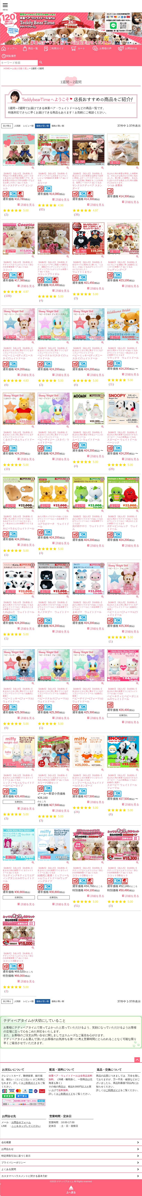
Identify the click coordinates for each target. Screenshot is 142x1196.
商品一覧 (33, 48)
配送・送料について (61, 1069)
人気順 (17, 126)
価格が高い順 (58, 126)
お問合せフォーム (21, 1122)
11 (111, 384)
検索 (41, 63)
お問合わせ (131, 48)
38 (76, 214)
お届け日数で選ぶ (20, 68)
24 (76, 811)
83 (41, 209)
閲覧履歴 (11, 56)
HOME (7, 68)
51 (76, 905)
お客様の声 (105, 48)
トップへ (12, 48)
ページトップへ (137, 1060)
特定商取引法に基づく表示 (15, 1155)
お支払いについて (13, 1069)
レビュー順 (28, 126)
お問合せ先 (9, 1116)
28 (111, 469)
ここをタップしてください (26, 1126)
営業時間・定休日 (60, 1116)
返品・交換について (109, 1069)
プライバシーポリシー (13, 1162)
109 (8, 295)
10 (7, 469)
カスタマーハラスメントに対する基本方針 (24, 1176)
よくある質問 (8, 1169)
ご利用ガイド (56, 48)
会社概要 (6, 1142)
